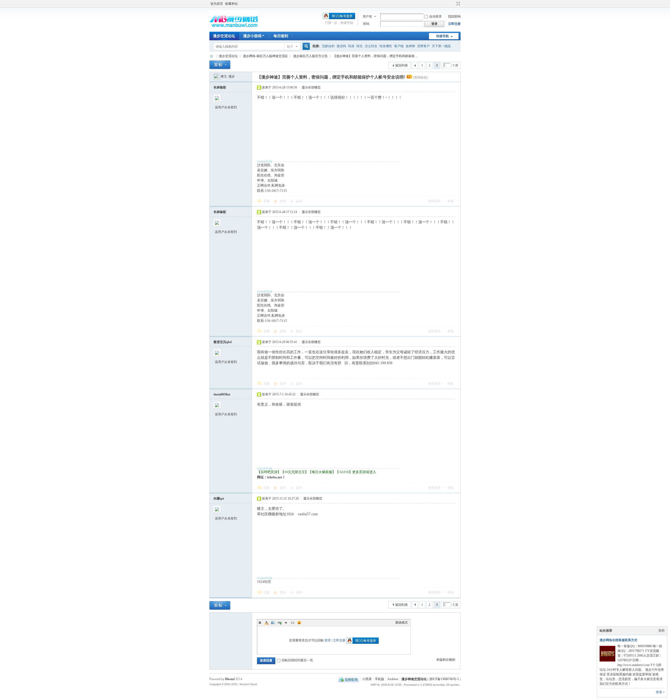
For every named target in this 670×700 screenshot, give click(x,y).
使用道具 (434, 201)
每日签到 (280, 36)
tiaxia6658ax (222, 394)
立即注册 (454, 24)
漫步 (231, 76)
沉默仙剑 (328, 46)
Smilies (299, 622)
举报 (450, 201)
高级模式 (401, 622)
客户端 (399, 46)
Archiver (392, 679)
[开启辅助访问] (453, 3)
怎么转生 (371, 46)
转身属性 (385, 46)
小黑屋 (367, 679)
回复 (267, 201)
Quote (286, 622)
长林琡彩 (220, 87)
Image (273, 622)
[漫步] (217, 76)
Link (279, 622)
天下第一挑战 (441, 46)
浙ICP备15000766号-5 (444, 679)
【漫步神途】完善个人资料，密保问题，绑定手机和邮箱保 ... (375, 56)
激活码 (341, 46)
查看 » (660, 692)
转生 (359, 46)
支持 (283, 201)
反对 (299, 201)
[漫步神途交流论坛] (233, 28)
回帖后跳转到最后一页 (297, 660)
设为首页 (216, 3)
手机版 (379, 679)
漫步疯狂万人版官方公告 (310, 56)
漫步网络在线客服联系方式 (618, 640)
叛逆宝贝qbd (223, 342)
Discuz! (230, 679)
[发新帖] (219, 64)
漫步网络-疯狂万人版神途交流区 (265, 56)
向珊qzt (219, 498)
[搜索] (305, 46)
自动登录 (435, 16)
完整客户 (423, 46)
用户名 (367, 16)
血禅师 (410, 46)
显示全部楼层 (311, 87)
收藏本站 (231, 3)
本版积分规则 (445, 660)
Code (292, 622)
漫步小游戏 (252, 36)
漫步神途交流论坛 (211, 56)
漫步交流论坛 (224, 36)
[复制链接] (420, 77)
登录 (328, 640)
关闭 (661, 630)
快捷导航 (442, 36)
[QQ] (348, 679)
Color (266, 622)
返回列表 (401, 65)
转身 (351, 46)
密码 (366, 24)
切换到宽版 (458, 3)
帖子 (290, 46)
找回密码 (454, 16)
